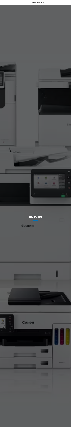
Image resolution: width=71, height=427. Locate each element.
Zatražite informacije (35, 220)
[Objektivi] (36, 2)
